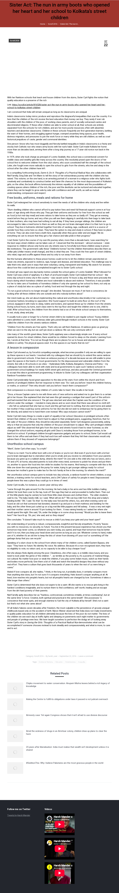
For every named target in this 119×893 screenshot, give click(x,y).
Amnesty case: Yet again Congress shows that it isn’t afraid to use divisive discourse (66, 715)
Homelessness (70, 662)
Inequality (81, 662)
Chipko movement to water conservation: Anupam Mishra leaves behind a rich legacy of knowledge (68, 684)
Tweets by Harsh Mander (18, 815)
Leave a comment (85, 656)
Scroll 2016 (52, 24)
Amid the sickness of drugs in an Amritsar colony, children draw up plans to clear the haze (66, 732)
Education (59, 662)
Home (42, 24)
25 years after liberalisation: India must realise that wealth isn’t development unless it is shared (67, 748)
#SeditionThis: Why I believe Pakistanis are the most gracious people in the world (64, 763)
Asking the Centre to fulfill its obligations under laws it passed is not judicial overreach (67, 699)
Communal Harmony (46, 662)
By (51, 656)
